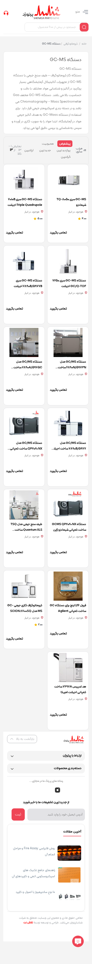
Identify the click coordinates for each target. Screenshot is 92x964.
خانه (83, 44)
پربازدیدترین (64, 150)
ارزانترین (28, 150)
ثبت (18, 814)
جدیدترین (45, 150)
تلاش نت (28, 923)
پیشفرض (65, 144)
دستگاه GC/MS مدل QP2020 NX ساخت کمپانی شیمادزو (26, 449)
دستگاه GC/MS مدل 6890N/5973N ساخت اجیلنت (72, 368)
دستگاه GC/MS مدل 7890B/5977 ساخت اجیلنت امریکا (68, 449)
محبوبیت (48, 144)
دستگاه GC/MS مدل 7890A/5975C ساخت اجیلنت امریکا (27, 368)
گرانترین (66, 157)
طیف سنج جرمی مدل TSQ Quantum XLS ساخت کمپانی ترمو (26, 530)
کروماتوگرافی (70, 44)
